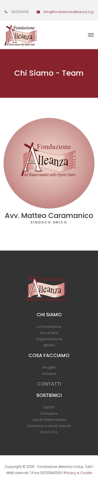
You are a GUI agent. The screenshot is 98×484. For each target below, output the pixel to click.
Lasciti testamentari (49, 419)
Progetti (49, 367)
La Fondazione (49, 326)
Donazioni (49, 413)
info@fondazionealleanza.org (68, 11)
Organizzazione (49, 339)
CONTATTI (49, 384)
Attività (49, 345)
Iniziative (49, 373)
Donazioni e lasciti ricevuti (49, 426)
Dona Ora (49, 432)
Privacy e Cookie (78, 472)
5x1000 (49, 407)
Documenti (49, 332)
